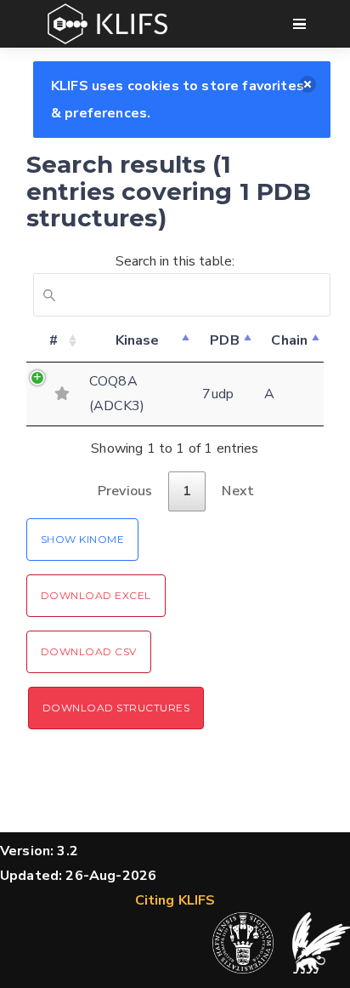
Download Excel (96, 595)
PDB (224, 340)
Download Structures (115, 707)
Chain (289, 340)
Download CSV (89, 651)
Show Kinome (82, 539)
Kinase (138, 340)
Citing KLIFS (175, 900)
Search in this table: (175, 261)
